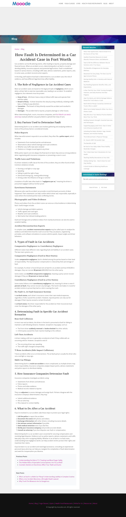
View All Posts (93, 187)
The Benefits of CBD (90, 143)
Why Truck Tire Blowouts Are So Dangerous (34, 481)
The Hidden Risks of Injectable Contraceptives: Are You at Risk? (40, 463)
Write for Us (78, 503)
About (111, 3)
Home (61, 3)
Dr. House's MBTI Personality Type (94, 140)
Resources (87, 503)
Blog (105, 3)
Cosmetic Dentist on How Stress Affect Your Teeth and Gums (40, 465)
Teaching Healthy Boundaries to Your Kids (96, 157)
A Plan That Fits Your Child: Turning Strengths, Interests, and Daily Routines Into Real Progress (98, 92)
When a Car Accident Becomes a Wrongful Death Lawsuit (38, 479)
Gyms (78, 3)
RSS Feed (104, 187)
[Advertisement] (63, 21)
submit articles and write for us (98, 179)
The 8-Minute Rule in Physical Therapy (95, 137)
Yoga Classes (70, 3)
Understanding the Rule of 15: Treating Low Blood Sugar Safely (40, 460)
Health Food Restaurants (92, 3)
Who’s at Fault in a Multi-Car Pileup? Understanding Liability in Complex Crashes (46, 477)
